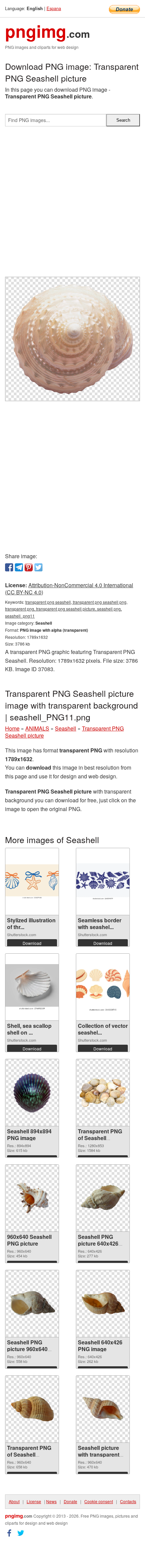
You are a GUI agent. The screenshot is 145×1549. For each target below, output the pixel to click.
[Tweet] (38, 567)
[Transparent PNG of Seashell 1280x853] (103, 1092)
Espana (54, 8)
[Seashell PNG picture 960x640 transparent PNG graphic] (32, 1303)
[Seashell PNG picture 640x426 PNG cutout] (103, 1198)
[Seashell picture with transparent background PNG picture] (103, 1409)
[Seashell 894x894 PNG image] (32, 1093)
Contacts (128, 1501)
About (14, 1501)
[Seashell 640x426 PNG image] (103, 1303)
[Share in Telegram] (19, 567)
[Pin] (29, 567)
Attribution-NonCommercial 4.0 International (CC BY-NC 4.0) (69, 588)
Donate (70, 1501)
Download (32, 943)
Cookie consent (98, 1501)
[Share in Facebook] (9, 567)
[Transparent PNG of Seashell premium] (32, 1409)
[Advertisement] (72, 204)
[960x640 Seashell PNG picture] (32, 1198)
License (34, 1501)
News (51, 1501)
